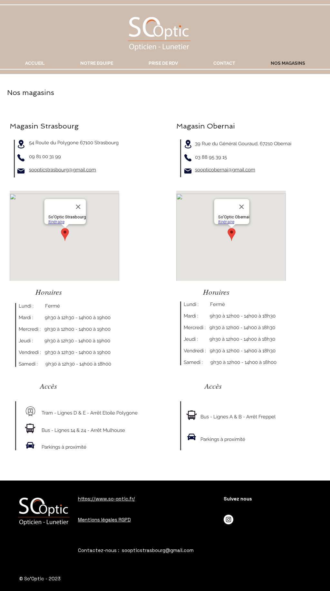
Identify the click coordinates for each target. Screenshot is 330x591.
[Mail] (21, 171)
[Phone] (21, 158)
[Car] (30, 445)
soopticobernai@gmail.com (225, 170)
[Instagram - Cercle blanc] (228, 519)
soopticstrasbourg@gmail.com (62, 170)
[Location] (21, 144)
